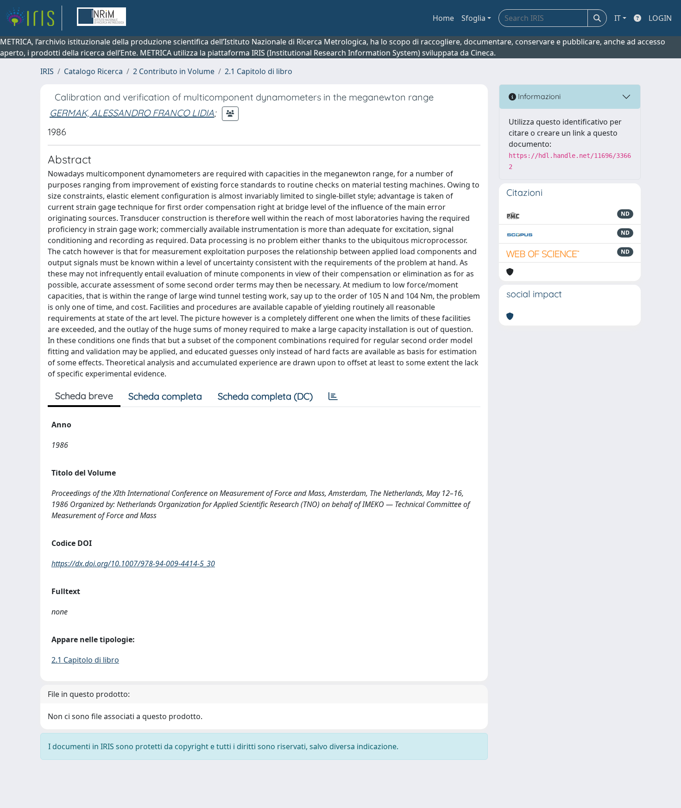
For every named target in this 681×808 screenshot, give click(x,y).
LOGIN (660, 18)
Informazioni (538, 96)
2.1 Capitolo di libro (258, 71)
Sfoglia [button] (473, 18)
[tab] (333, 396)
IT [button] (617, 18)
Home (443, 18)
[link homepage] (34, 18)
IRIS (47, 71)
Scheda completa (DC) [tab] (265, 396)
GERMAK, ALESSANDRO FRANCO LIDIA (132, 113)
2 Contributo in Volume (173, 71)
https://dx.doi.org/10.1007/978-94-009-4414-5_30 (133, 563)
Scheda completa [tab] (165, 396)
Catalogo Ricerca (93, 71)
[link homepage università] (101, 18)
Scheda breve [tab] (84, 395)
